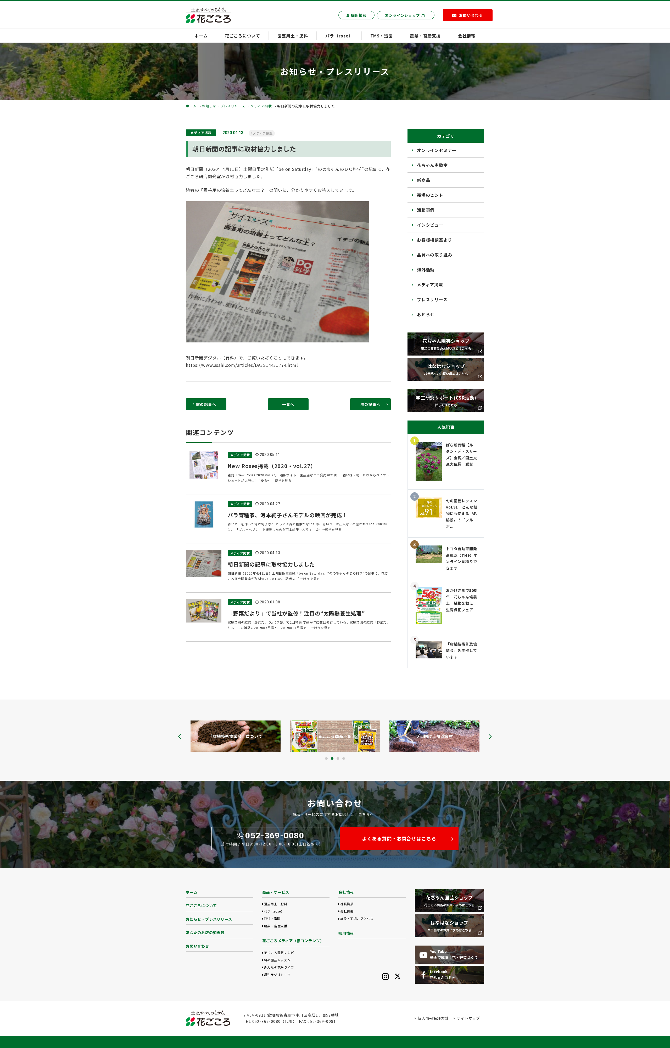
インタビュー (430, 225)
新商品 (423, 180)
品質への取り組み (434, 255)
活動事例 (425, 210)
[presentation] (179, 736)
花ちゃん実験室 (432, 165)
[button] (326, 758)
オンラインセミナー (436, 150)
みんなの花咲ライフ (279, 967)
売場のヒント (430, 195)
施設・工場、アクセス (356, 918)
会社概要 (347, 911)
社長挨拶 (347, 904)
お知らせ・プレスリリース (223, 105)
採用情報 (358, 15)
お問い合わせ (197, 946)
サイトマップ (468, 1018)
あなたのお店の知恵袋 (205, 932)
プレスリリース (432, 299)
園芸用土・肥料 (292, 35)
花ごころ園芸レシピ (279, 952)
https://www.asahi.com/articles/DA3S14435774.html (242, 365)
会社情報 (467, 35)
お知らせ (425, 314)
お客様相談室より (434, 240)
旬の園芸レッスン (277, 960)
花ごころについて (242, 35)
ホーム (201, 35)
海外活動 (425, 269)
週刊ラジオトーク (277, 974)
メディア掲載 (261, 105)
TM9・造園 (381, 35)
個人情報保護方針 (433, 1018)
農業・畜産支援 (425, 35)
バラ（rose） (339, 35)
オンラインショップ (403, 15)
